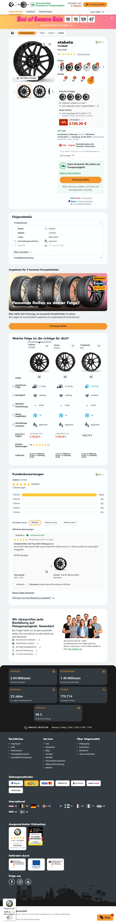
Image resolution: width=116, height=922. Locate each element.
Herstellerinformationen (21, 757)
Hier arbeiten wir (75, 649)
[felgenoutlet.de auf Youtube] (28, 882)
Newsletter (50, 747)
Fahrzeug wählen (26, 33)
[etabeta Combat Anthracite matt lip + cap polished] (95, 67)
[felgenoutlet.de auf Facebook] (12, 882)
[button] (58, 223)
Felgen (42, 33)
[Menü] (14, 900)
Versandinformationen (55, 761)
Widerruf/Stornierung (55, 764)
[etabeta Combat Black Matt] (69, 67)
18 (73, 80)
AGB (13, 747)
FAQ (47, 744)
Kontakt (49, 754)
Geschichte (84, 747)
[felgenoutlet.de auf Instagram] (20, 882)
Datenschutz (16, 750)
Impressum (16, 744)
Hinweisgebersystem (20, 754)
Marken (49, 767)
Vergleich (30, 11)
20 (82, 80)
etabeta (51, 33)
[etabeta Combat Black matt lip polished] (78, 67)
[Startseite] (12, 33)
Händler (49, 757)
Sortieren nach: (19, 522)
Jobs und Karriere (87, 754)
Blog (48, 750)
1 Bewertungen (83, 54)
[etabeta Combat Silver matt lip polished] (87, 67)
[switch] (9, 917)
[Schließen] (111, 18)
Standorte (83, 750)
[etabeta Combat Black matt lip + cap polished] (60, 67)
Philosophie (84, 744)
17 (64, 80)
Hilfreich (20, 584)
